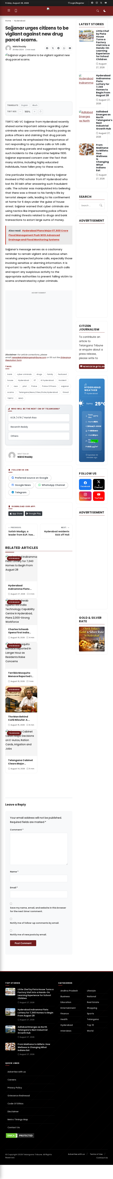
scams (10, 392)
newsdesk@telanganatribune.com (29, 357)
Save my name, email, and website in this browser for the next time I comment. (38, 909)
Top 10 (90, 1025)
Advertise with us (17, 1071)
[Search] (101, 205)
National (91, 996)
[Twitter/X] (101, 3)
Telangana (93, 1019)
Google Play (34, 513)
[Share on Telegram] (58, 48)
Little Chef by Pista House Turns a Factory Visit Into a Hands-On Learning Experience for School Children (103, 45)
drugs (39, 374)
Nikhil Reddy (19, 46)
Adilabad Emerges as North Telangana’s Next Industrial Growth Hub (104, 120)
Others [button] (14, 436)
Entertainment (68, 1007)
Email (14, 887)
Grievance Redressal (19, 1095)
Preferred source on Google (31, 477)
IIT (35, 380)
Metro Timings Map (18, 1119)
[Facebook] (92, 3)
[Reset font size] (40, 111)
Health (64, 1019)
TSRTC (10, 398)
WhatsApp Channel (53, 485)
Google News (23, 485)
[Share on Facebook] (47, 48)
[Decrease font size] (20, 111)
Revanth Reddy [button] (19, 426)
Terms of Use (96, 1154)
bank (9, 374)
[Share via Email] (69, 48)
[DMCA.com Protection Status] (30, 1135)
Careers (12, 1079)
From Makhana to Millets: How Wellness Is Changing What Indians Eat (102, 157)
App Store (17, 513)
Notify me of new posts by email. (28, 934)
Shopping (92, 1007)
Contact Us (14, 1127)
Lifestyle (91, 990)
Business (65, 996)
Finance (64, 1013)
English (24, 105)
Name (14, 871)
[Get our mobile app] (16, 11)
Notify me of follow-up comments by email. (34, 922)
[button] (8, 776)
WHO (20, 398)
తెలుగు (34, 105)
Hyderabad (19, 20)
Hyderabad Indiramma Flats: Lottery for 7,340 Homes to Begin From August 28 (103, 85)
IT (8, 386)
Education (65, 1002)
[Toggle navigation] (8, 10)
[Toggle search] (97, 10)
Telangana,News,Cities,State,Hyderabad (38, 392)
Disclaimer (13, 1111)
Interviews (65, 1030)
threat (66, 392)
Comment (16, 829)
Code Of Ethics (15, 1103)
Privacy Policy (15, 1087)
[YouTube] (106, 3)
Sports (90, 1013)
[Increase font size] (34, 111)
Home (8, 20)
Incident (63, 380)
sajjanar (65, 386)
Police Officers (49, 386)
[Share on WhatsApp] (64, 48)
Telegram (20, 492)
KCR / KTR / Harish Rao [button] (23, 417)
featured (62, 374)
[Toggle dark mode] (105, 11)
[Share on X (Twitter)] (52, 48)
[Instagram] (97, 3)
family (50, 374)
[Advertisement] (38, 322)
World (90, 1030)
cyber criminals (24, 374)
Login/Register (77, 3)
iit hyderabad (47, 380)
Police (34, 386)
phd (24, 386)
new (16, 386)
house (10, 380)
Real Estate (93, 1002)
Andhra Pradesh (69, 990)
